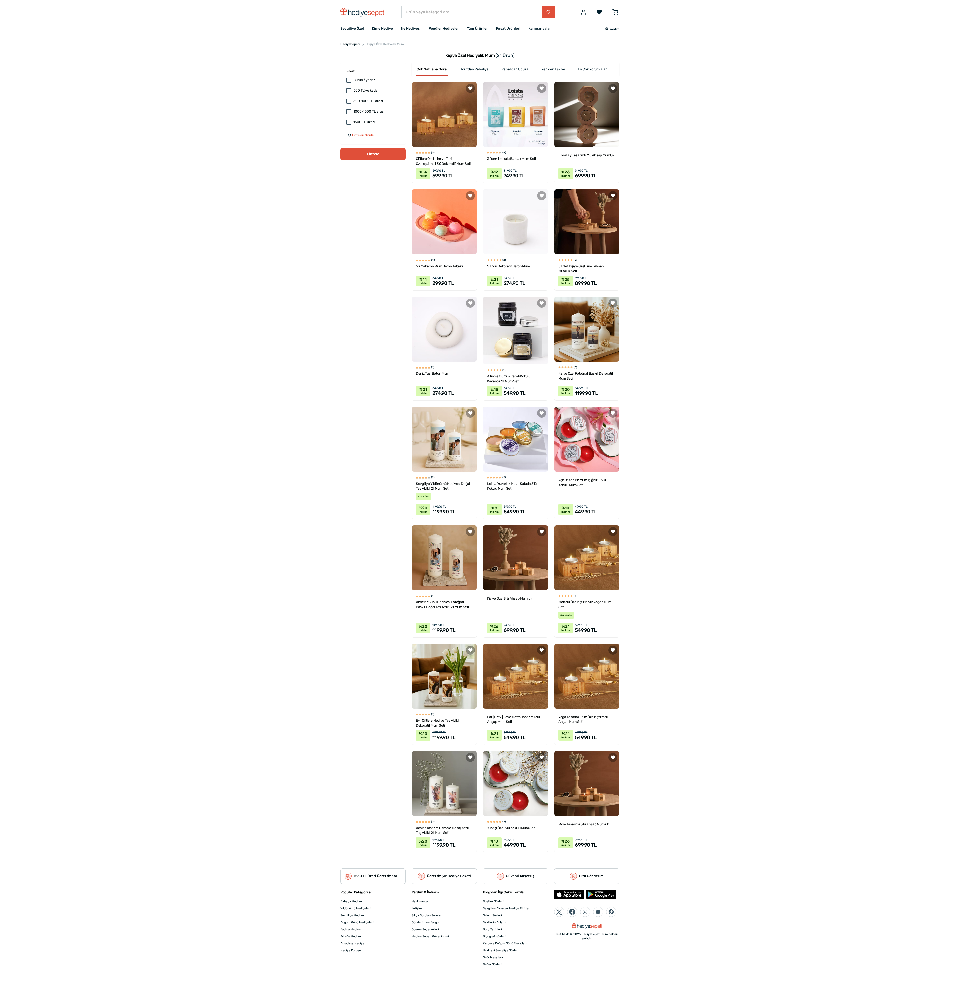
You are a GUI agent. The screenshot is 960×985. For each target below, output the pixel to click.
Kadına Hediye (350, 929)
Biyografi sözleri (494, 936)
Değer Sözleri (492, 964)
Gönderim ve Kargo (425, 922)
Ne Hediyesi (411, 28)
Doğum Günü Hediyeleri (357, 922)
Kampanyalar (539, 28)
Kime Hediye (382, 28)
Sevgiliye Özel (352, 28)
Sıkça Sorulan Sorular (427, 915)
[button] (612, 29)
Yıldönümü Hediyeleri (355, 908)
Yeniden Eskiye (553, 69)
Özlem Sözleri (492, 915)
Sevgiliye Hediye (352, 915)
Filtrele (373, 154)
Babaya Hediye (351, 901)
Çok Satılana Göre (432, 69)
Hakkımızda (420, 901)
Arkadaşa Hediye (352, 943)
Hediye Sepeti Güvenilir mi (430, 936)
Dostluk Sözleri (493, 901)
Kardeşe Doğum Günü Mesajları (505, 943)
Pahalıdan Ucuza (515, 69)
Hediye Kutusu (350, 950)
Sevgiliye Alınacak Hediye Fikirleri (506, 908)
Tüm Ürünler (477, 28)
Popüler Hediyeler (444, 28)
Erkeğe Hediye (350, 936)
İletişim (417, 908)
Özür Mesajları (493, 957)
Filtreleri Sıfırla (363, 135)
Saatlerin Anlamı (494, 922)
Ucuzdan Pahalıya (474, 69)
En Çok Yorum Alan (593, 69)
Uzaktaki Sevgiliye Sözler (500, 950)
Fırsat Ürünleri (508, 28)
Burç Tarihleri (492, 929)
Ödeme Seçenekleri (425, 929)
